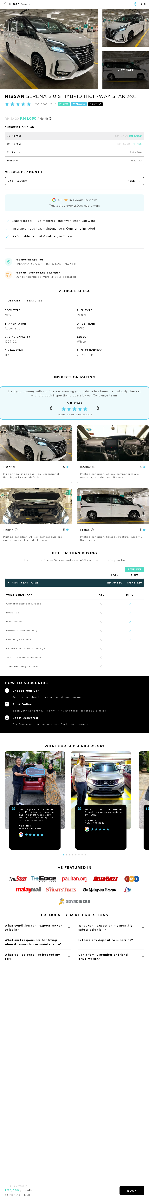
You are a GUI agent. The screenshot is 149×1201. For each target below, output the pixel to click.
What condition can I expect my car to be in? (33, 927)
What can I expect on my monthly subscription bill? (105, 927)
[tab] (14, 301)
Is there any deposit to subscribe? (105, 940)
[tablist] (74, 301)
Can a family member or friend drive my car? (103, 956)
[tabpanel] (74, 331)
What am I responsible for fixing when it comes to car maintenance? (33, 942)
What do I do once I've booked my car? (32, 956)
